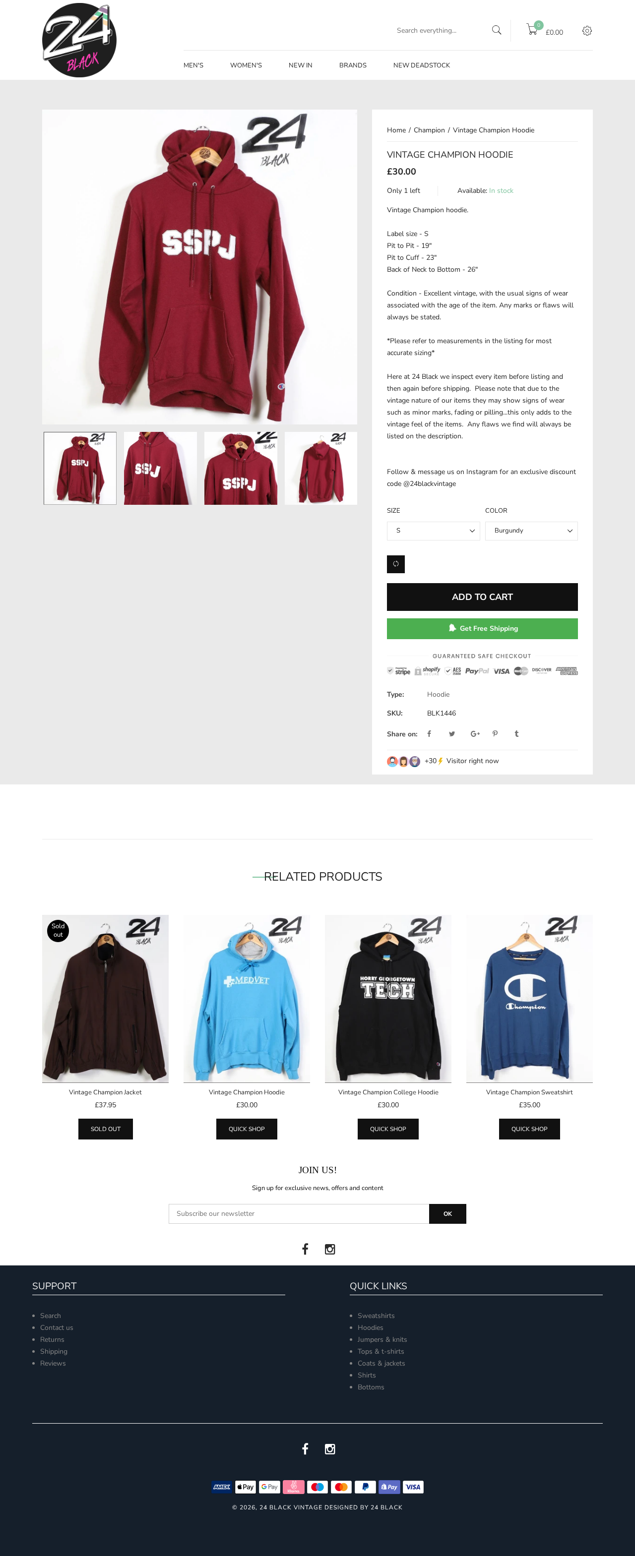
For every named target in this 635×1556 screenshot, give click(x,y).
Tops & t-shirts (381, 1351)
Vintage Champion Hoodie (247, 1092)
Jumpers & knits (382, 1339)
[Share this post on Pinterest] (502, 734)
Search (50, 1315)
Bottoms (371, 1387)
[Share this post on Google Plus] (481, 734)
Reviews (53, 1363)
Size (393, 510)
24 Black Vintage (290, 1507)
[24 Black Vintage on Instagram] (330, 1249)
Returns (52, 1339)
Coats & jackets (381, 1363)
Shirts (367, 1375)
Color (496, 510)
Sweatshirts (376, 1315)
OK (448, 1214)
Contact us (56, 1327)
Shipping (53, 1351)
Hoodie (438, 694)
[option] (80, 468)
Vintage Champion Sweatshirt (529, 1092)
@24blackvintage (429, 483)
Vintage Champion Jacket (105, 1092)
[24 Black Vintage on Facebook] (305, 1249)
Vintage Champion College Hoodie (388, 1092)
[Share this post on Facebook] (437, 734)
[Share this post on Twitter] (459, 734)
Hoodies (370, 1327)
